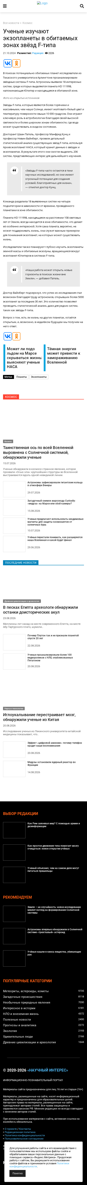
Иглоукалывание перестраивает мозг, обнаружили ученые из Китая (39, 717)
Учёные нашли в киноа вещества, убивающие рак (54, 953)
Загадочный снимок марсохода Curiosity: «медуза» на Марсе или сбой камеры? (51, 502)
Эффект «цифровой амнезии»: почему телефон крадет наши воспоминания (55, 744)
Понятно (18, 1173)
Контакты (25, 1128)
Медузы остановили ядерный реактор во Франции (52, 763)
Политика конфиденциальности (25, 1135)
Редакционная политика (20, 1132)
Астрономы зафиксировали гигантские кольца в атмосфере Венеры (55, 484)
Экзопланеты (39, 377)
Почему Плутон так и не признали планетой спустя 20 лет (53, 637)
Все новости (11, 23)
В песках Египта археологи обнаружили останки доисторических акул (40, 610)
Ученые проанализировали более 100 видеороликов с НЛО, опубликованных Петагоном (50, 657)
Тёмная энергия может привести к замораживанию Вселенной (63, 356)
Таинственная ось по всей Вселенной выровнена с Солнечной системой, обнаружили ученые (38, 452)
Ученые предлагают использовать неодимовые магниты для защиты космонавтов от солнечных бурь (55, 522)
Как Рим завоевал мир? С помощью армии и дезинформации (54, 825)
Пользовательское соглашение (24, 1138)
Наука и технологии (13, 708)
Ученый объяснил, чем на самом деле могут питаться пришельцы (53, 869)
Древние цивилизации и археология (21, 601)
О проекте (11, 1128)
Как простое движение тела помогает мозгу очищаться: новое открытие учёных (53, 847)
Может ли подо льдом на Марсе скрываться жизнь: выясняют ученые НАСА (24, 358)
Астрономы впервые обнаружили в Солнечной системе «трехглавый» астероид (55, 931)
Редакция (38, 53)
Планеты (21, 377)
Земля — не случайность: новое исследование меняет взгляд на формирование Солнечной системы (54, 910)
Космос (27, 23)
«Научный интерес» (47, 1070)
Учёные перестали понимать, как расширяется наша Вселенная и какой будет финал (55, 539)
